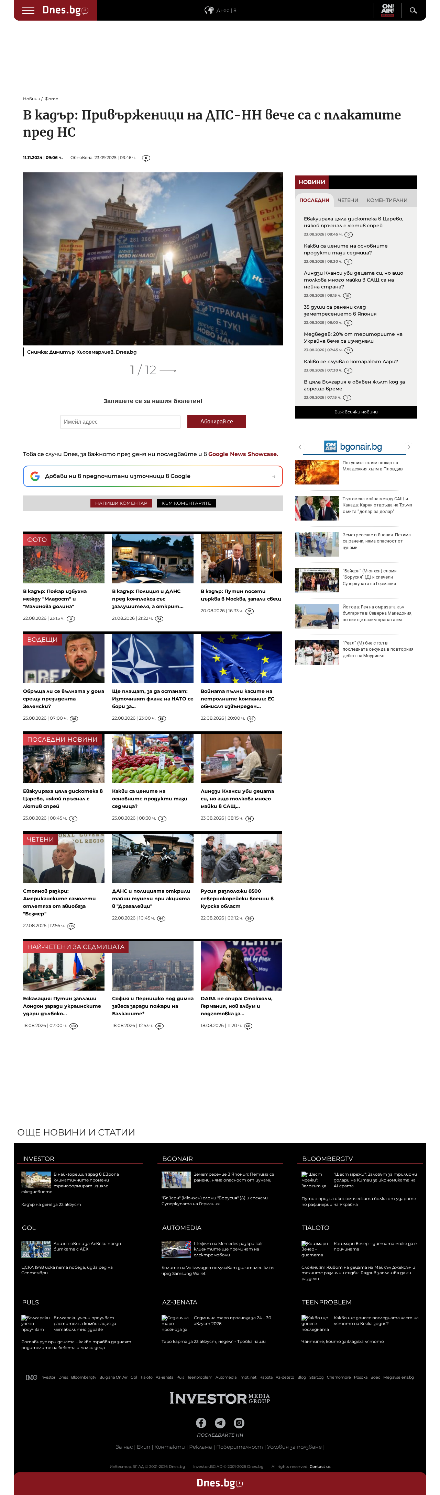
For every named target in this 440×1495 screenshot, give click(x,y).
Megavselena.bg (398, 1377)
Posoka (360, 1377)
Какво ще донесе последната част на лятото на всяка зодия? (376, 1320)
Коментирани (387, 200)
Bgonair (177, 1159)
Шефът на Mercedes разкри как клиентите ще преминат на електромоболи (228, 1249)
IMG (31, 1377)
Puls (30, 1302)
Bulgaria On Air (113, 1377)
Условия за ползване (294, 1446)
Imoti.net (248, 1377)
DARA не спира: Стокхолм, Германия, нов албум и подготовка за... (237, 1006)
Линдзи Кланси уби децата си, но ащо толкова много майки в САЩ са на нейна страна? (353, 279)
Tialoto (315, 1228)
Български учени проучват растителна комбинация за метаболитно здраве (85, 1323)
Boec (375, 1377)
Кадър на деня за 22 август (51, 1204)
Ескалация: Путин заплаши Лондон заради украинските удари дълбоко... (62, 1006)
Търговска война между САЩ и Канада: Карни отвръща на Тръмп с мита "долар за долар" (377, 505)
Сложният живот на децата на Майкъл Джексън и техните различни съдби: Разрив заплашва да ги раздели (358, 1273)
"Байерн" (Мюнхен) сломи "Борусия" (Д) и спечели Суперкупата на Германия (370, 577)
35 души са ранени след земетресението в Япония (340, 310)
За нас (124, 1446)
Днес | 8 (226, 10)
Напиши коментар (121, 503)
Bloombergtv (327, 1159)
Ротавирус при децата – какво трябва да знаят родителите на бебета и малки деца (76, 1344)
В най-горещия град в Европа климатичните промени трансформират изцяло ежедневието (70, 1183)
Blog (301, 1377)
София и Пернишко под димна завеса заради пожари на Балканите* (153, 1006)
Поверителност (239, 1446)
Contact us (320, 1466)
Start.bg (316, 1377)
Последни (314, 200)
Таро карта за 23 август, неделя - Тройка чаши (214, 1341)
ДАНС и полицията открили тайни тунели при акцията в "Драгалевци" (151, 898)
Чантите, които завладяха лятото (342, 1341)
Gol (29, 1228)
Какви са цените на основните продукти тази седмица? (346, 249)
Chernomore (339, 1377)
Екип (143, 1446)
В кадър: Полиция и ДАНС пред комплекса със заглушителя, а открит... (148, 598)
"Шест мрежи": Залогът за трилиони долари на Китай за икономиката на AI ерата (375, 1180)
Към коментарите (186, 503)
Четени (348, 200)
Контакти (169, 1446)
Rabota (266, 1377)
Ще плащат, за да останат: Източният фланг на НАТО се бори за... (153, 698)
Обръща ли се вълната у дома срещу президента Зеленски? (63, 698)
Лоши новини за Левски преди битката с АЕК (87, 1246)
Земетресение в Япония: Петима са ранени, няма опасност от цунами (377, 541)
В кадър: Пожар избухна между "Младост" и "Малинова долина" (55, 598)
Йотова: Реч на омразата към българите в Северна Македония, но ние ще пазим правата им (377, 613)
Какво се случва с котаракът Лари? (351, 361)
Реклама (200, 1446)
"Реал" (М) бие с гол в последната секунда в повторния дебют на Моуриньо (378, 649)
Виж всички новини (356, 411)
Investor (38, 1159)
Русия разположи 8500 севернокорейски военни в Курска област (237, 898)
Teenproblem (327, 1302)
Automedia (181, 1228)
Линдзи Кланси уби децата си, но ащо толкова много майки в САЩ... (237, 798)
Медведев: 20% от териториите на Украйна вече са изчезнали (353, 337)
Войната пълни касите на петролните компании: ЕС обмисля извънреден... (237, 698)
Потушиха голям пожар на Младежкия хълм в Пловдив (373, 465)
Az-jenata (179, 1302)
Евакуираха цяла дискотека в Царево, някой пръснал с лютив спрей (353, 222)
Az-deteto (285, 1377)
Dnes (63, 1377)
